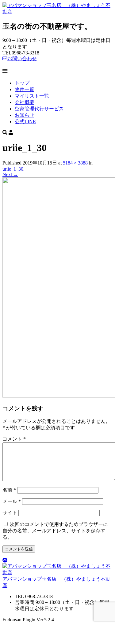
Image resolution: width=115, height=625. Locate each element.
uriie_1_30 (12, 169)
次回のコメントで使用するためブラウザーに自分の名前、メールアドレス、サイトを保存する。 (55, 531)
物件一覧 (24, 89)
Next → (10, 174)
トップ (22, 83)
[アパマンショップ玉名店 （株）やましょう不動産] (57, 11)
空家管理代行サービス (39, 108)
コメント (14, 439)
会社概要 (24, 102)
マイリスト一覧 (32, 95)
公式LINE (25, 121)
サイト (9, 512)
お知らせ (24, 115)
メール (11, 501)
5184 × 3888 (75, 162)
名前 (9, 490)
